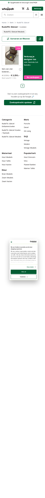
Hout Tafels (6, 161)
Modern (27, 144)
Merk (12, 22)
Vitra (25, 161)
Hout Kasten (6, 164)
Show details (30, 267)
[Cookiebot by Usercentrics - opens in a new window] (30, 242)
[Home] (10, 8)
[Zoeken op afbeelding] (36, 14)
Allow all (23, 271)
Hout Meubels (7, 157)
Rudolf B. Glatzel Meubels (11, 137)
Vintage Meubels (30, 148)
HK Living (27, 131)
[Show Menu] (41, 14)
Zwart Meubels (7, 178)
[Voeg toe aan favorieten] (20, 69)
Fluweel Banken (30, 164)
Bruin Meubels (7, 174)
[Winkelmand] (23, 8)
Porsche (27, 123)
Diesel (26, 127)
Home (4, 22)
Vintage (27, 140)
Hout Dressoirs (29, 157)
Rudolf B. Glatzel (23, 22)
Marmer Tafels (29, 168)
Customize (23, 276)
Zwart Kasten (7, 181)
